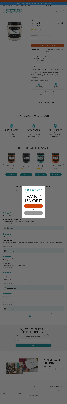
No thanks (33, 213)
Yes (34, 206)
